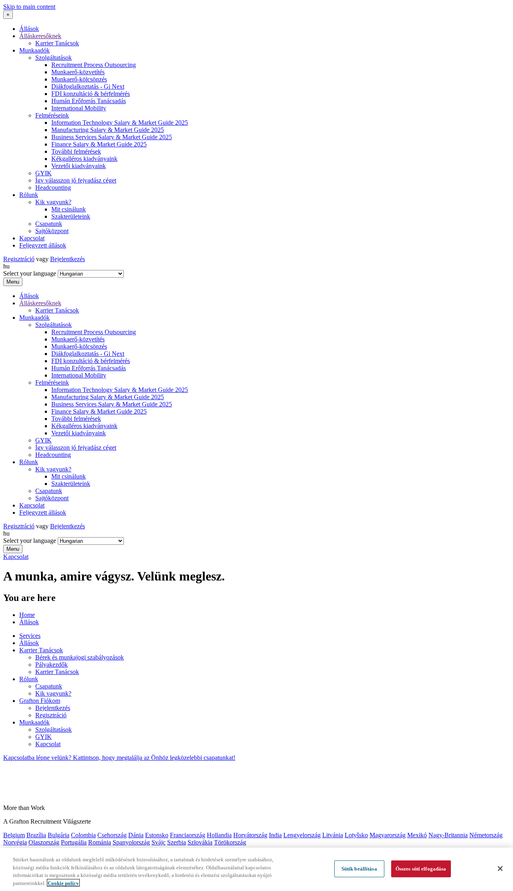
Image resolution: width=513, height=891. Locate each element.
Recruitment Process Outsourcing (93, 64)
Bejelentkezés (67, 259)
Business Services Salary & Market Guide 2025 (111, 137)
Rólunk (28, 194)
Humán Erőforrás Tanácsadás (88, 100)
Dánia (135, 835)
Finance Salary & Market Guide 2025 (99, 144)
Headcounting (53, 187)
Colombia (83, 835)
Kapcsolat (31, 238)
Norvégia (15, 842)
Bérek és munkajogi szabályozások (79, 657)
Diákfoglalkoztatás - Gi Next (87, 86)
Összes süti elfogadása (421, 869)
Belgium (14, 835)
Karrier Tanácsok (57, 43)
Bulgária (58, 835)
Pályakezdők (51, 664)
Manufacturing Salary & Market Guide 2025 (107, 129)
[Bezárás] (500, 868)
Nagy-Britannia (448, 835)
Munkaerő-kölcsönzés (79, 79)
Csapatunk (48, 223)
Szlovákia (200, 842)
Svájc (158, 842)
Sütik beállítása (359, 869)
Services (29, 635)
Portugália (74, 842)
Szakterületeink (70, 216)
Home (27, 614)
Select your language (29, 273)
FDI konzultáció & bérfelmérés (90, 93)
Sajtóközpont (52, 230)
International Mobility (78, 108)
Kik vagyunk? (53, 202)
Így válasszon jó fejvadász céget (75, 180)
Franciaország (187, 835)
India (275, 835)
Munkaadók (34, 50)
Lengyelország (302, 835)
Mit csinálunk (68, 209)
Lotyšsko (356, 835)
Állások (29, 28)
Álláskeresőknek (40, 35)
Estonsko (156, 835)
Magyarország (388, 835)
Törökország (230, 842)
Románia (99, 842)
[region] (256, 869)
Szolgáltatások (53, 57)
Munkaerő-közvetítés (78, 72)
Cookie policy (63, 883)
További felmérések (76, 151)
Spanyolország (131, 842)
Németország (486, 835)
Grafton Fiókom (39, 700)
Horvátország (250, 835)
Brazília (36, 835)
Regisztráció (18, 259)
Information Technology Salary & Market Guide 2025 (119, 122)
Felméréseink (52, 115)
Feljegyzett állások (42, 245)
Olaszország (43, 842)
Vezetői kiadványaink (78, 165)
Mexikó (417, 835)
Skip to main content (29, 6)
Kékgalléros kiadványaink (84, 158)
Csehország (112, 835)
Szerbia (176, 842)
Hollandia (219, 835)
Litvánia (332, 835)
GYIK (43, 173)
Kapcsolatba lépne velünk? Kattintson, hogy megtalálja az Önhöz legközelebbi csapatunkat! (119, 757)
